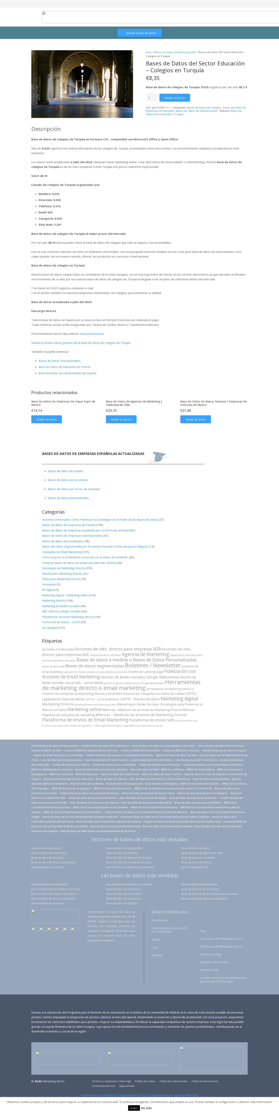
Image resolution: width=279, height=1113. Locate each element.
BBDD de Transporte (61, 774)
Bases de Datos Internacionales (59, 361)
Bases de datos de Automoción (48, 853)
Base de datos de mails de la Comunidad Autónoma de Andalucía (98, 831)
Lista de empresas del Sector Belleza (151, 760)
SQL (161, 725)
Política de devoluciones (205, 1081)
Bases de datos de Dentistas (122, 853)
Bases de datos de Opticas (196, 862)
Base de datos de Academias (87, 783)
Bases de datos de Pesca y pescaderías (53, 862)
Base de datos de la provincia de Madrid (198, 802)
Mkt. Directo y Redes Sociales (61, 611)
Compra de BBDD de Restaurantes (140, 750)
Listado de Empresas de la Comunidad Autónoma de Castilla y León (182, 821)
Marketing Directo (57, 704)
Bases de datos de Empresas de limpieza (54, 893)
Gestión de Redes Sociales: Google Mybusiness (139, 677)
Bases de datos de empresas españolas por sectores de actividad (85, 530)
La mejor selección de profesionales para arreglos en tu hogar (223, 979)
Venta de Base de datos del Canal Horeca (105, 745)
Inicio (149, 52)
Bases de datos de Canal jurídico (124, 848)
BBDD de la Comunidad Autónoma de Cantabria (100, 807)
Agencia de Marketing (145, 654)
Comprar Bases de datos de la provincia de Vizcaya (90, 793)
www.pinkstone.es (92, 333)
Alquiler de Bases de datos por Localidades (59, 755)
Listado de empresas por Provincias (160, 764)
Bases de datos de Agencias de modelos (129, 857)
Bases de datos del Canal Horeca (120, 774)
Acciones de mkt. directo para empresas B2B (118, 649)
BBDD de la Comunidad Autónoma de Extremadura (73, 812)
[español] (35, 930)
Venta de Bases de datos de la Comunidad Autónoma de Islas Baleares (146, 812)
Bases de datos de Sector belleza (200, 889)
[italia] (75, 930)
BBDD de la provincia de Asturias (113, 788)
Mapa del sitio (127, 1086)
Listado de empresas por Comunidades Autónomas (213, 764)
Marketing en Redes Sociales (61, 606)
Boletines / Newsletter (152, 665)
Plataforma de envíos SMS (151, 720)
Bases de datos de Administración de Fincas (56, 889)
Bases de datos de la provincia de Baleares (203, 793)
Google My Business (152, 683)
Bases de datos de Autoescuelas (199, 884)
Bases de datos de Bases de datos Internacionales (209, 893)
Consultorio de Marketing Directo (221, 938)
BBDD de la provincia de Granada (200, 783)
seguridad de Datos (111, 725)
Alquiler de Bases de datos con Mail (176, 755)
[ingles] (43, 930)
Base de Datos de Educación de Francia (64, 367)
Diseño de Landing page (145, 671)
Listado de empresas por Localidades (114, 764)
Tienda (156, 939)
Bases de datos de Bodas (195, 848)
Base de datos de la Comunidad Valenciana (115, 826)
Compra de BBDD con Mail (46, 750)
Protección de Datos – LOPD (61, 622)
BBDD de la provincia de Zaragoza (71, 788)
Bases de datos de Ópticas (111, 779)
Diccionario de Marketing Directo (63, 568)
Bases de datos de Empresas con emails (128, 884)
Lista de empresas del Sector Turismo (106, 760)
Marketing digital (179, 698)
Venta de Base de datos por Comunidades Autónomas (163, 745)
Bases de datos (67, 660)
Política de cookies (145, 1081)
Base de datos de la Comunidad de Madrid (167, 826)
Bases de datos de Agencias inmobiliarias (204, 898)
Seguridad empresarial (135, 725)
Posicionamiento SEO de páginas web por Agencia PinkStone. (158, 1095)
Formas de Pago (211, 954)
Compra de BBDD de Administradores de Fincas (91, 750)
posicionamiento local (186, 720)
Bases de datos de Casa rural (47, 867)
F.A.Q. (155, 947)
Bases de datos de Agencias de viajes (202, 853)
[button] (127, 56)
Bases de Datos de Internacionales (175, 52)
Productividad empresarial (55, 725)
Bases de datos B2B (53, 666)
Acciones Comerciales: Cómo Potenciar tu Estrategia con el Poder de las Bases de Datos (100, 519)
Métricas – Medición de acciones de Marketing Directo (141, 714)
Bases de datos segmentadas (94, 666)
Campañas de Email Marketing (61, 552)
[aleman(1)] (67, 930)
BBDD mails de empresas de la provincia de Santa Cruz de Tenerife (173, 788)
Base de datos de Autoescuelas (211, 779)
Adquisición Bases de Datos (105, 655)
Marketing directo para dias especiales (95, 704)
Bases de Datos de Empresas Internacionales (72, 535)
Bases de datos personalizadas (68, 498)
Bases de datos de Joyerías (46, 848)
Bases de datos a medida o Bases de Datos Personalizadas (137, 660)
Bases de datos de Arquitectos (123, 889)
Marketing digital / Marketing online (65, 595)
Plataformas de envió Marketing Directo (68, 617)
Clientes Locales (96, 671)
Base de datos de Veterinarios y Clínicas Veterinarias (159, 779)
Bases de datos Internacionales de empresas (101, 769)
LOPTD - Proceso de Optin (140, 699)
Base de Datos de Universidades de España (67, 373)
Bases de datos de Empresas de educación (68, 779)
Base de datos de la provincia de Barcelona (146, 802)
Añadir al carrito (175, 98)
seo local (153, 725)
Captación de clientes (74, 671)
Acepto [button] (134, 1108)
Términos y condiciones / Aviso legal (111, 1081)
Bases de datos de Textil (194, 867)
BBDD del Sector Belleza (201, 769)
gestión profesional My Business (122, 683)
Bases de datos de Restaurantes (49, 884)
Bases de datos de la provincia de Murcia (93, 798)
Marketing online (84, 709)
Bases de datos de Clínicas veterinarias (53, 898)
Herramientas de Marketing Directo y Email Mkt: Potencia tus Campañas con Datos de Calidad (119, 694)
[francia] (59, 930)
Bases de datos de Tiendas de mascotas (128, 862)
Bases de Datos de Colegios (204, 107)
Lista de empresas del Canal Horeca (196, 760)
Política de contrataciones (174, 1081)
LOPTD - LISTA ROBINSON (102, 699)
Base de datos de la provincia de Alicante (193, 798)
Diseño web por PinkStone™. (99, 1095)
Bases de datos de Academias (198, 857)
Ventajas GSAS (209, 970)
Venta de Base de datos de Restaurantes (55, 745)
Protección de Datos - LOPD (84, 725)
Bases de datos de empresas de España (68, 525)
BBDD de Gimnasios (87, 774)
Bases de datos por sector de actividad (74, 489)
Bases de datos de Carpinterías (123, 898)
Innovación (49, 584)
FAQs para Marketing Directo (61, 579)
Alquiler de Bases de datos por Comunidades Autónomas (120, 755)
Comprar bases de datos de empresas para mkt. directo (79, 563)
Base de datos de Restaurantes (124, 783)
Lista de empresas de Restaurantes (61, 760)
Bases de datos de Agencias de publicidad (130, 867)
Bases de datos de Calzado (121, 903)
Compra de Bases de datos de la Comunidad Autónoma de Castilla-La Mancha (165, 816)
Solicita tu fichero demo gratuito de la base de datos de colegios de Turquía (80, 343)
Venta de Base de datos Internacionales (221, 745)
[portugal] (51, 930)
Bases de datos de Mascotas (47, 857)
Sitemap (157, 955)
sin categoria (50, 627)
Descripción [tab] (46, 128)
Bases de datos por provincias (68, 480)
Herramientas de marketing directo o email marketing (121, 685)
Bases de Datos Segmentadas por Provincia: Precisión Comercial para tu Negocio (95, 546)
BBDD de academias (172, 769)
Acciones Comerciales (58, 649)
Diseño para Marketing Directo (62, 573)
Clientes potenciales (116, 671)
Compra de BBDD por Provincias (181, 750)
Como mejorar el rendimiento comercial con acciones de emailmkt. (85, 557)
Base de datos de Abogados (162, 783)
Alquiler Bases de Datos (183, 655)
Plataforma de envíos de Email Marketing (85, 720)
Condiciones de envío (103, 1086)
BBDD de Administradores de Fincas (52, 769)
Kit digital (48, 589)
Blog (203, 931)
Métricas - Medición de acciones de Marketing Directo (142, 710)
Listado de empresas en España (71, 764)
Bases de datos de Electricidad (123, 893)
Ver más (146, 1108)
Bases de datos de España (65, 471)
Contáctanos (160, 920)
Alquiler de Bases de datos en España (224, 750)
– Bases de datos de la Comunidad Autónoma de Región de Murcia (79, 816)
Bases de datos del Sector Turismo (162, 774)
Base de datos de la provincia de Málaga (143, 798)
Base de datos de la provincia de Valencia (94, 802)
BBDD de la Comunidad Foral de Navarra (154, 807)
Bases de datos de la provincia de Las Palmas (148, 793)
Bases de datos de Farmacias (47, 903)
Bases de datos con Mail (145, 769)
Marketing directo (53, 600)
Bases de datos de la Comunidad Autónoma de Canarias (109, 821)
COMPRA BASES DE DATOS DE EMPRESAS (170, 930)
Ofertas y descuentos (214, 962)
